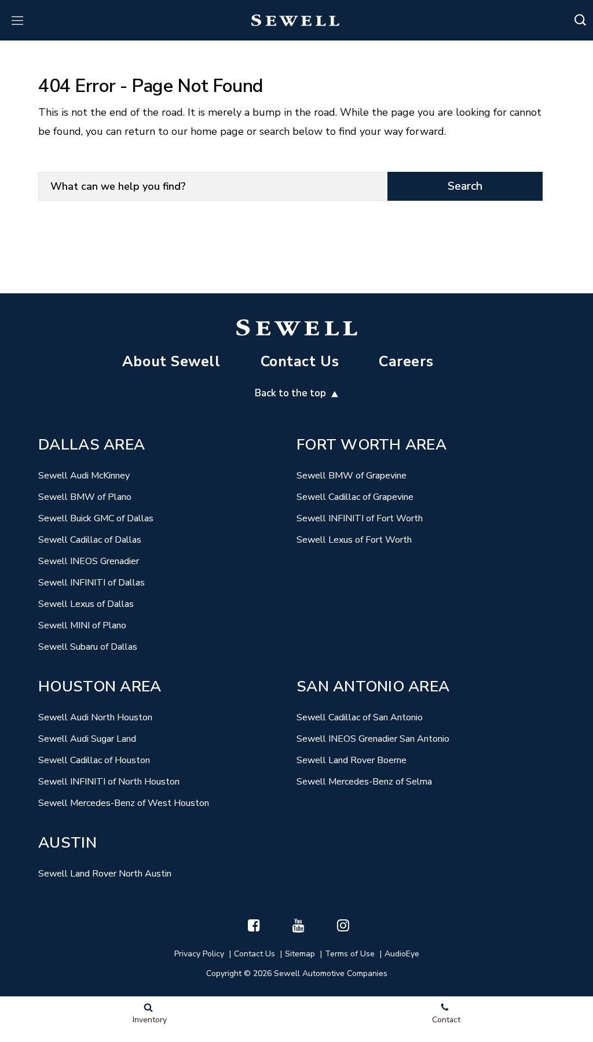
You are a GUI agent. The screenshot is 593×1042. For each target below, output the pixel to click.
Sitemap (300, 953)
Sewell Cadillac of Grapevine (354, 497)
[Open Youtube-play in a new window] (298, 925)
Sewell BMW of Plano (84, 497)
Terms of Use (350, 953)
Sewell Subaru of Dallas (87, 646)
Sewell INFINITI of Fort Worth (359, 518)
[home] (295, 19)
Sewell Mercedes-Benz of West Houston (123, 803)
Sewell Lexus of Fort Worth (354, 539)
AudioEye (402, 953)
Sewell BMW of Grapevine (351, 475)
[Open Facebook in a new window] (254, 925)
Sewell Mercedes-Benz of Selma (364, 781)
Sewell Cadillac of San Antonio (359, 717)
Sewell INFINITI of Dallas (91, 582)
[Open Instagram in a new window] (343, 925)
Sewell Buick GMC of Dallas (95, 518)
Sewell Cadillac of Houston (94, 760)
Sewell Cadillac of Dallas (89, 539)
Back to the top (291, 393)
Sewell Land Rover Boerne (351, 760)
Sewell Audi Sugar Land (87, 738)
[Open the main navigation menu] (17, 20)
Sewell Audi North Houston (95, 717)
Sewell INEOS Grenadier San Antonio (372, 738)
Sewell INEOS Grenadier (88, 561)
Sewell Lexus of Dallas (86, 604)
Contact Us (300, 361)
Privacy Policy (199, 953)
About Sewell (171, 361)
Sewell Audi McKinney (84, 475)
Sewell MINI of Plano (82, 625)
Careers (406, 361)
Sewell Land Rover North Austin (104, 873)
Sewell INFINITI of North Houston (109, 781)
